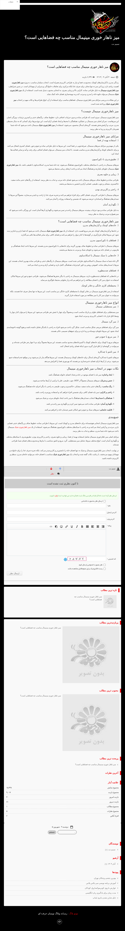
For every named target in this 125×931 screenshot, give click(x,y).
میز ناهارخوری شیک (22, 427)
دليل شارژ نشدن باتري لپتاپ (104, 898)
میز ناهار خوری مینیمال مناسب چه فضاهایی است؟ (72, 37)
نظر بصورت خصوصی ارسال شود (91, 565)
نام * (109, 506)
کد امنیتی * (111, 559)
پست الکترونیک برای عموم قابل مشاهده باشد (85, 569)
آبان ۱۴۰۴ (110, 864)
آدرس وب (110, 519)
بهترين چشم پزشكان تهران (105, 878)
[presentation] (103, 527)
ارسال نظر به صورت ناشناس (92, 501)
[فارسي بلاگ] (83, 914)
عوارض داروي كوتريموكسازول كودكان (100, 888)
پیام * (109, 526)
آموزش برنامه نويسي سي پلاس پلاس (101, 883)
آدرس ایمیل (111, 512)
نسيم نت (110, 849)
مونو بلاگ (73, 913)
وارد (55, 496)
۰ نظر (53, 474)
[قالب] (59, 921)
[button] (103, 526)
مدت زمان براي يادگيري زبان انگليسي (100, 893)
